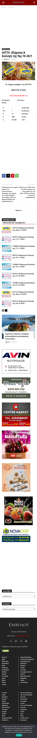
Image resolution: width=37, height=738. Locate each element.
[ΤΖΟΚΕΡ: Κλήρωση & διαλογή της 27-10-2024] (6, 285)
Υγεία (21, 714)
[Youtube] (26, 641)
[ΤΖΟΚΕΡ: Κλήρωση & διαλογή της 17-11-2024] (6, 248)
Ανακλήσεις (5, 668)
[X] (8, 176)
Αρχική (4, 7)
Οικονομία (4, 709)
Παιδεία (4, 714)
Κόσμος (4, 701)
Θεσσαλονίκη (24, 682)
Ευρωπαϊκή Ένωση (25, 676)
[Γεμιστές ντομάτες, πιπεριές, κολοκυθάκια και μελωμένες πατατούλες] (18, 327)
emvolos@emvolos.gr (22, 636)
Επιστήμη (23, 670)
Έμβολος (6, 59)
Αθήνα (3, 659)
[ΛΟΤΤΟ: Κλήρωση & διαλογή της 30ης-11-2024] (6, 230)
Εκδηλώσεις (23, 663)
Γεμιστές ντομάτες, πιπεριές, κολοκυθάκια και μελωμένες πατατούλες (17, 336)
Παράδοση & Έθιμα (7, 718)
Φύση (21, 716)
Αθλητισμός (5, 661)
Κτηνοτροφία (5, 703)
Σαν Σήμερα (23, 701)
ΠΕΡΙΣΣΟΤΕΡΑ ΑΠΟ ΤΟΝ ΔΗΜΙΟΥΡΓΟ (14, 223)
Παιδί (3, 716)
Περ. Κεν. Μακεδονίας (26, 693)
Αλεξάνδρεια (5, 663)
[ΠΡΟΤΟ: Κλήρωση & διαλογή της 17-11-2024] (6, 239)
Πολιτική (22, 697)
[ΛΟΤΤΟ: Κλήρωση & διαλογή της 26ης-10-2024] (6, 294)
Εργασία (22, 674)
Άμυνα (3, 665)
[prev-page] (3, 310)
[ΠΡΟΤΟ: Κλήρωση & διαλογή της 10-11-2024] (6, 257)
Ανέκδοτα (4, 672)
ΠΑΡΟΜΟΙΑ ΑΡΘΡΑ (9, 220)
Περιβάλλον (5, 720)
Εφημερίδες (23, 678)
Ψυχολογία (23, 720)
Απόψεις (4, 674)
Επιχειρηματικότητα (26, 672)
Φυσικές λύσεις (24, 718)
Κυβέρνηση (5, 705)
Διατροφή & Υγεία (25, 661)
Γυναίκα (4, 684)
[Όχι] (35, 731)
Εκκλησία (22, 665)
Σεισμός (22, 703)
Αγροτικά (4, 657)
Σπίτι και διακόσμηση (26, 705)
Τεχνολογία (23, 709)
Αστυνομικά (5, 676)
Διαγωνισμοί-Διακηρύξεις (27, 659)
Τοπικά (22, 711)
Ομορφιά (4, 711)
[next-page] (6, 310)
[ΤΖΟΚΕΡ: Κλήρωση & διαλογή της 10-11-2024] (6, 266)
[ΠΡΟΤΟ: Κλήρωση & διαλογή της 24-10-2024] (6, 303)
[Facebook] (4, 176)
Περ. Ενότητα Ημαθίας (26, 695)
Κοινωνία (4, 699)
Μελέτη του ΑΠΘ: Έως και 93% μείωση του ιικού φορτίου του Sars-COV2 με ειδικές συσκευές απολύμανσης (27, 192)
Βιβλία (4, 680)
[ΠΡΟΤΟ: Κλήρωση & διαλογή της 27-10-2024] (6, 276)
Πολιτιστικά (23, 699)
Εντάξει (19, 735)
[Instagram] (16, 641)
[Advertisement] (18, 27)
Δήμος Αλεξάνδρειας (25, 657)
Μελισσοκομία (6, 707)
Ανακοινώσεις (5, 670)
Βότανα (4, 682)
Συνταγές (22, 707)
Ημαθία (22, 680)
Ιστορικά (4, 693)
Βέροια (4, 678)
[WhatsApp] (17, 176)
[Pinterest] (12, 176)
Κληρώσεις (11, 7)
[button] (3, 2)
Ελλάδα (22, 668)
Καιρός (4, 695)
